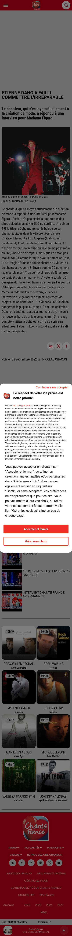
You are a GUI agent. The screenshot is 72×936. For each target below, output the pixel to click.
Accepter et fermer (36, 529)
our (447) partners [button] (21, 405)
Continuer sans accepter (52, 387)
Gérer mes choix (36, 541)
